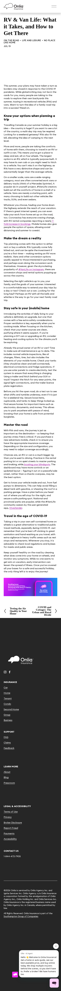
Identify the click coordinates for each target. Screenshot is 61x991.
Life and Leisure (31, 40)
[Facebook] (9, 672)
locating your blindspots (36, 464)
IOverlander (15, 507)
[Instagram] (5, 672)
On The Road (11, 40)
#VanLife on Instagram (31, 269)
